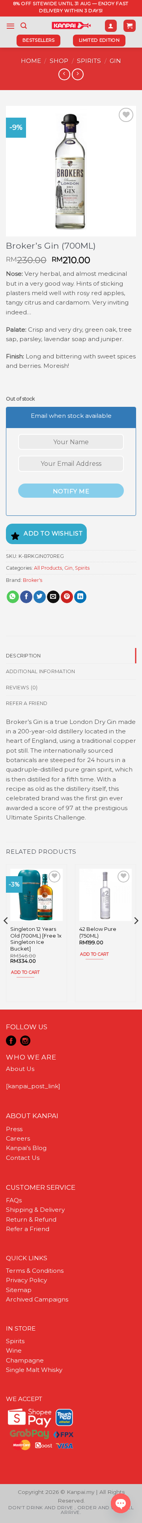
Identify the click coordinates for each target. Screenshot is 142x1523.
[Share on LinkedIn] (80, 597)
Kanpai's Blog (26, 1148)
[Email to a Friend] (53, 597)
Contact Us (22, 1157)
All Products (48, 568)
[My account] (111, 26)
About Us (20, 1069)
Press (14, 1129)
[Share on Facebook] (26, 597)
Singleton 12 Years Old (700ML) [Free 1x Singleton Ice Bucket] (36, 939)
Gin (115, 61)
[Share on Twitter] (40, 597)
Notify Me (71, 491)
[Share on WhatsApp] (13, 597)
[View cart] (129, 26)
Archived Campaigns (37, 1299)
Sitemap (19, 1290)
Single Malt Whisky (34, 1369)
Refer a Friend (27, 1229)
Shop (59, 61)
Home (31, 61)
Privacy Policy (26, 1280)
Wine (14, 1350)
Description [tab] (23, 656)
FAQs (14, 1200)
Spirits (89, 61)
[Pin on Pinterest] (67, 597)
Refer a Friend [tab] (26, 703)
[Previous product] (77, 74)
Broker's (32, 580)
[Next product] (64, 74)
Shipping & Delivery (35, 1209)
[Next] (135, 936)
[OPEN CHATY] (121, 1503)
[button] (10, 26)
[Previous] (6, 936)
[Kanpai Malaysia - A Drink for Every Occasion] (71, 25)
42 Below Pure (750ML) (97, 932)
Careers (18, 1138)
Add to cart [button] (25, 972)
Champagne (25, 1360)
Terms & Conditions (35, 1270)
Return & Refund (31, 1219)
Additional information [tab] (40, 671)
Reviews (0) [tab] (22, 687)
